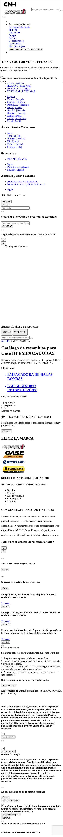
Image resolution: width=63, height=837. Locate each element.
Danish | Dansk (14, 115)
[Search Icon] (61, 10)
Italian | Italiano (14, 107)
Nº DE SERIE (20, 332)
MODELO (6, 332)
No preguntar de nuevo (16, 246)
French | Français (15, 99)
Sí (3, 240)
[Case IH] (13, 449)
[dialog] (31, 238)
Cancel (5, 797)
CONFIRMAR (8, 737)
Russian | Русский (16, 113)
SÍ (3, 551)
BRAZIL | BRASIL (17, 159)
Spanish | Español (15, 169)
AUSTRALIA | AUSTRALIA (22, 181)
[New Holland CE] (13, 472)
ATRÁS (5, 205)
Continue (6, 818)
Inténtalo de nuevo (10, 800)
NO (3, 548)
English (11, 96)
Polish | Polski (14, 121)
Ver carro (6, 201)
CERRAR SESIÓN (33, 49)
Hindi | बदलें (13, 141)
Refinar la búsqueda (11, 815)
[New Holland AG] (13, 464)
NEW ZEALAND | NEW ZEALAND (26, 184)
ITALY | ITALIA (15, 83)
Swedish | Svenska (16, 110)
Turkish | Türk (14, 136)
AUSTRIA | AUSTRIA (18, 88)
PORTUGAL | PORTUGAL (21, 91)
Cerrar (5, 570)
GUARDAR (7, 226)
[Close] (1, 76)
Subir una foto (8, 685)
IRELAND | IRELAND (19, 86)
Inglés (10, 133)
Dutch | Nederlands (16, 118)
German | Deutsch (16, 102)
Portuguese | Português (18, 104)
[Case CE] (13, 457)
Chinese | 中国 (14, 147)
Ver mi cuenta (16, 49)
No (3, 243)
